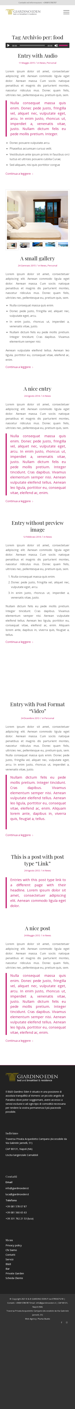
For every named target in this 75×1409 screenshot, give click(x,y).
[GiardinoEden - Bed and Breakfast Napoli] (31, 12)
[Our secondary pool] (63, 245)
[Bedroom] (37, 215)
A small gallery (37, 258)
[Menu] (64, 12)
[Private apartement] (37, 245)
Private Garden (15, 1273)
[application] (37, 45)
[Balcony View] (50, 245)
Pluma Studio (44, 1318)
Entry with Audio (37, 55)
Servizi (9, 1259)
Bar (8, 1268)
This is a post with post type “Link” (37, 860)
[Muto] (56, 45)
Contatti (10, 1254)
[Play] (8, 45)
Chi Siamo (11, 1250)
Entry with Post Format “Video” (37, 707)
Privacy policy (14, 1245)
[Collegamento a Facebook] (61, 1322)
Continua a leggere (18, 174)
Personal (51, 62)
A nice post (37, 928)
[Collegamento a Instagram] (66, 1322)
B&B (8, 1264)
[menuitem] (64, 12)
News (43, 62)
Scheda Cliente (14, 1278)
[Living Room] (24, 245)
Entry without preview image (38, 526)
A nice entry (37, 388)
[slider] (64, 45)
